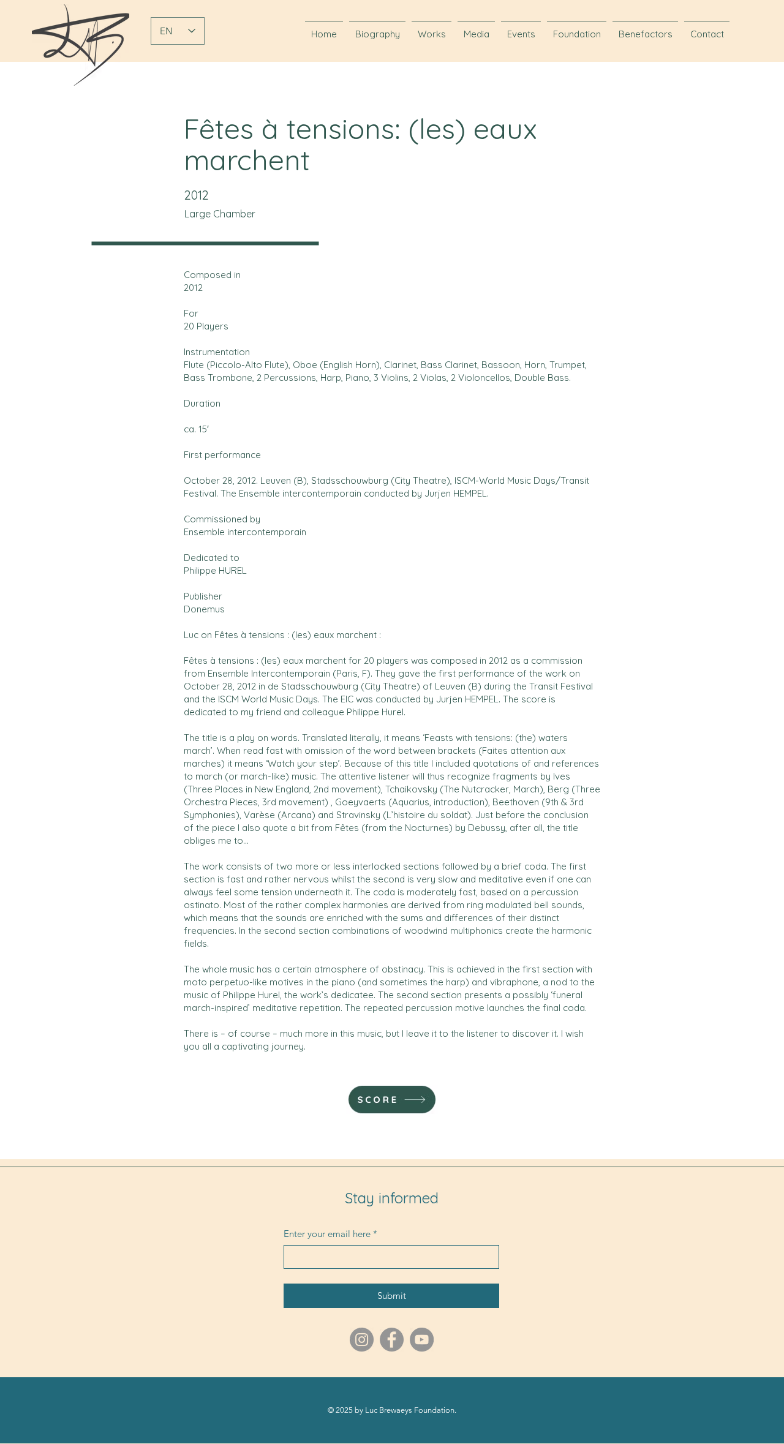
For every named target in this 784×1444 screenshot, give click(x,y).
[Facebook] (392, 1340)
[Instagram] (362, 1340)
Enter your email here (330, 1233)
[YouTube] (422, 1340)
